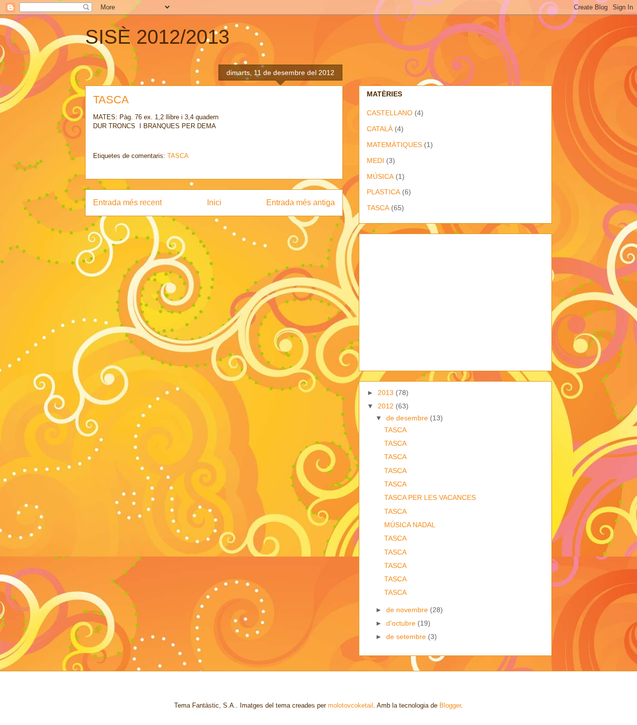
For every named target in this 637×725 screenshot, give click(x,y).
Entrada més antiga (300, 202)
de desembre (408, 418)
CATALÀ (380, 129)
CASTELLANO (390, 113)
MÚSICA (380, 176)
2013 (387, 393)
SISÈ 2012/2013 (157, 37)
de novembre (408, 610)
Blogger (450, 705)
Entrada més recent (127, 202)
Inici (214, 202)
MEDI (375, 160)
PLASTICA (383, 192)
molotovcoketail (350, 705)
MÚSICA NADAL (409, 525)
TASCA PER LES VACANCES (430, 497)
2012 (387, 406)
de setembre (407, 637)
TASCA (178, 156)
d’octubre (402, 623)
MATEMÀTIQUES (394, 145)
